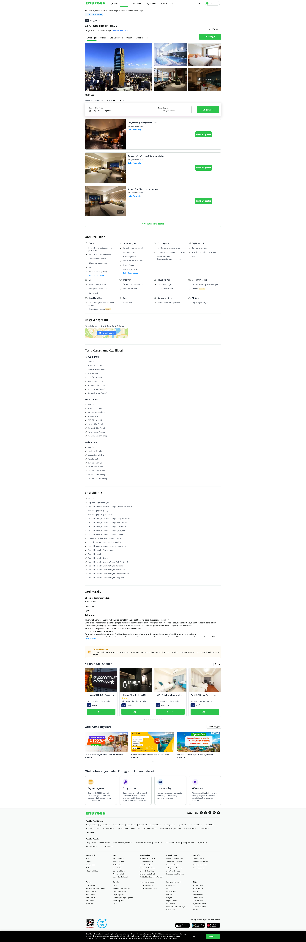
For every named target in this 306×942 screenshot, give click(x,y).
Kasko (115, 885)
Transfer (196, 855)
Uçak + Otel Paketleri (120, 877)
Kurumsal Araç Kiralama (175, 874)
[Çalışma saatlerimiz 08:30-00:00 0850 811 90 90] (200, 2)
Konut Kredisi (91, 892)
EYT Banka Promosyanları (95, 888)
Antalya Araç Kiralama (174, 868)
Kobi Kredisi (90, 898)
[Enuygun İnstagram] (205, 813)
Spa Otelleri (158, 843)
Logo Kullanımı (171, 901)
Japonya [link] (97, 11)
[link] (86, 11)
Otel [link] (90, 11)
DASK (115, 904)
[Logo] (95, 3)
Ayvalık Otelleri (122, 828)
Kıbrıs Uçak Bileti (92, 871)
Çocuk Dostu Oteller (172, 843)
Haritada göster (108, 333)
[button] (153, 67)
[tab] (91, 38)
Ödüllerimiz (170, 904)
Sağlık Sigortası (118, 894)
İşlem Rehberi (198, 894)
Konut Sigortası (118, 901)
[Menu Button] (173, 3)
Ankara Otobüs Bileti (147, 862)
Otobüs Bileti (145, 855)
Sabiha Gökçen (198, 859)
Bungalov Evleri (188, 843)
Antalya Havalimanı (200, 865)
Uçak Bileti (90, 855)
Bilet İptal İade (198, 901)
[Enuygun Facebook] (201, 813)
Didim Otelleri (144, 825)
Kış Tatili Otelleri (91, 846)
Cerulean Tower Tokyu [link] (135, 11)
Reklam (169, 894)
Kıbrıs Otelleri (156, 825)
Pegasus (89, 862)
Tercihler (196, 936)
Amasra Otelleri (108, 828)
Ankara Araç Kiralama (174, 862)
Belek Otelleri (136, 828)
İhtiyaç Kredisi (91, 885)
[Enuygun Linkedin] (214, 813)
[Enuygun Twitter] (209, 813)
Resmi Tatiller (198, 898)
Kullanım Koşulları (199, 907)
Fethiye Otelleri (118, 874)
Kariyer (169, 898)
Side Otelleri (131, 825)
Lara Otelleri (90, 832)
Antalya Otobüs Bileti (147, 874)
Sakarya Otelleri (196, 825)
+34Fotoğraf (206, 79)
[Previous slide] (89, 134)
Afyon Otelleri (204, 828)
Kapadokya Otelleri (93, 828)
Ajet (87, 868)
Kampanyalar (198, 888)
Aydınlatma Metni (199, 904)
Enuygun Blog (198, 885)
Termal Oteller (104, 843)
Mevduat (89, 904)
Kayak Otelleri (202, 843)
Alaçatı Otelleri (176, 828)
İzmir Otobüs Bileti (146, 865)
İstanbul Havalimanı (200, 862)
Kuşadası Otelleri (150, 828)
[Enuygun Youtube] (218, 813)
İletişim (168, 888)
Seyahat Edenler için (147, 885)
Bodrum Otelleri (118, 865)
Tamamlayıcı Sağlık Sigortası (123, 898)
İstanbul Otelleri (118, 859)
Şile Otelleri (164, 828)
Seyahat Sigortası (119, 892)
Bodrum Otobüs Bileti (147, 868)
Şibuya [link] (123, 11)
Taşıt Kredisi (90, 894)
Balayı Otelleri (91, 843)
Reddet (103, 938)
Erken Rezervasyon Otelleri (122, 843)
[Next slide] (121, 134)
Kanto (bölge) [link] (113, 11)
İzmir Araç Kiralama (173, 865)
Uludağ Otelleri (169, 825)
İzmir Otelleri (117, 868)
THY (87, 859)
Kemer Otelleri (118, 825)
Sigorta (116, 882)
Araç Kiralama (171, 855)
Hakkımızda (170, 885)
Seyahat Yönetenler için (148, 888)
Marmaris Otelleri (119, 871)
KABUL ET (213, 936)
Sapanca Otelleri (190, 828)
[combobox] (123, 110)
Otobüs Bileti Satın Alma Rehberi (151, 877)
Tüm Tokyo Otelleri (95, 14)
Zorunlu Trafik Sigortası (121, 888)
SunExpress (90, 865)
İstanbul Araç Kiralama (174, 859)
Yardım (195, 892)
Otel (114, 855)
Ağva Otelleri (183, 825)
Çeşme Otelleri (105, 825)
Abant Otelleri (210, 825)
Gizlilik (195, 910)
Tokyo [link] (105, 11)
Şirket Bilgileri (171, 892)
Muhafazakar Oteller (143, 843)
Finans (88, 882)
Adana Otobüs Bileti (147, 871)
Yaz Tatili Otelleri (106, 846)
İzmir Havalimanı (199, 868)
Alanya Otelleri (91, 825)
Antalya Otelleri (118, 862)
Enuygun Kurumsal (147, 882)
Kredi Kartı (90, 901)
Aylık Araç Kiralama (173, 871)
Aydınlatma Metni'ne (174, 936)
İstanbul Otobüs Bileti (147, 859)
